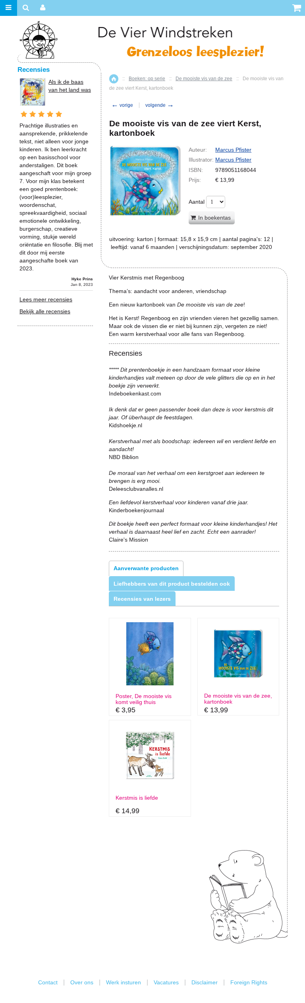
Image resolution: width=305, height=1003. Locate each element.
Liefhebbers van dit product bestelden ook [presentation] (172, 584)
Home (113, 78)
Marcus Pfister (233, 150)
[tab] (146, 568)
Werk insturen (123, 982)
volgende (159, 105)
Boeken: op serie (147, 78)
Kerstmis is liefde (137, 798)
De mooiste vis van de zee (204, 78)
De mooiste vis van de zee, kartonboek (238, 699)
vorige (122, 105)
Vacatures (166, 982)
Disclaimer (204, 982)
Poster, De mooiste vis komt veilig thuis (144, 699)
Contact (48, 982)
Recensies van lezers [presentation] (142, 599)
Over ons (81, 982)
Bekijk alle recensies (44, 311)
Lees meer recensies (45, 299)
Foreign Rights (248, 982)
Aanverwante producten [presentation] (146, 568)
